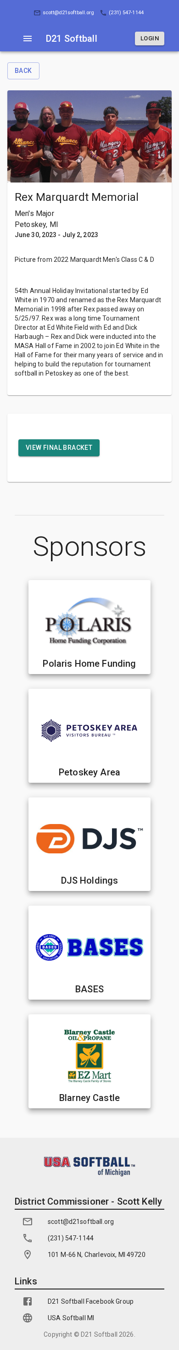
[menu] (27, 39)
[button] (65, 13)
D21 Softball (99, 1334)
